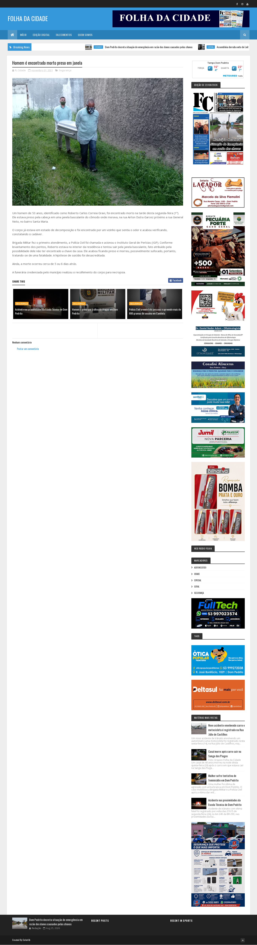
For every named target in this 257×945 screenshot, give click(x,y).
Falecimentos (64, 35)
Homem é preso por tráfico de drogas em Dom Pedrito (95, 311)
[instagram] (242, 4)
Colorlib (26, 939)
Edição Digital (41, 35)
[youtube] (247, 4)
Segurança (65, 70)
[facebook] (237, 4)
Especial (197, 580)
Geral (185, 47)
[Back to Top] (243, 940)
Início (23, 35)
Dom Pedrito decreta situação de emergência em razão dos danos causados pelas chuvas (123, 47)
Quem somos (85, 35)
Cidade (72, 47)
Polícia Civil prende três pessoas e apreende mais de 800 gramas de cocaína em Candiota (155, 311)
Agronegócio (200, 567)
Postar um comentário (28, 349)
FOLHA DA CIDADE (28, 18)
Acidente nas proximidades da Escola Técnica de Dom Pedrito (41, 311)
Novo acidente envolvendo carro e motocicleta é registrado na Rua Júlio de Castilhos (226, 729)
